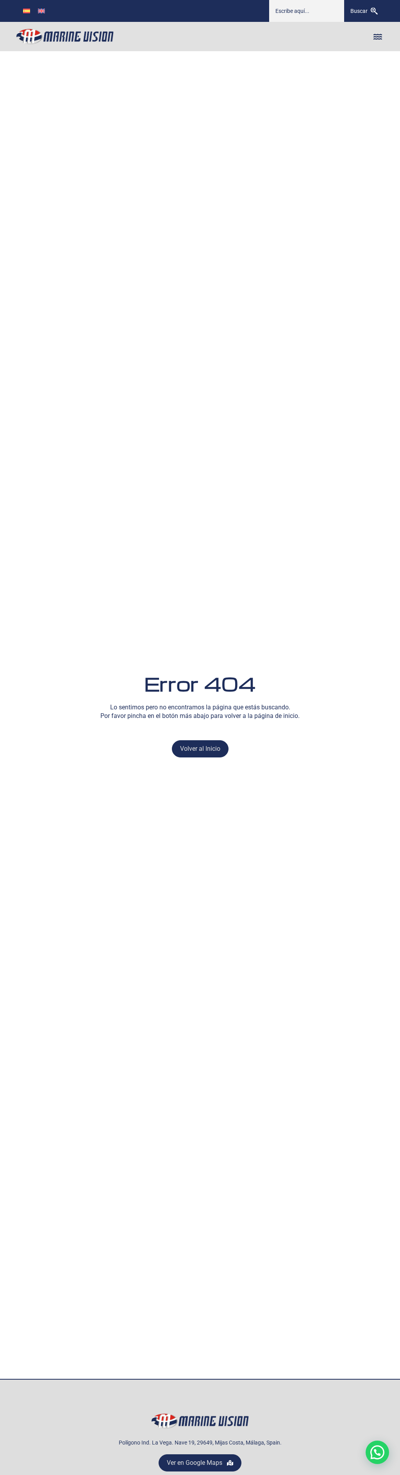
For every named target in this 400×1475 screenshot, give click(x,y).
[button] (377, 36)
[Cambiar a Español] (26, 10)
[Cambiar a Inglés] (41, 10)
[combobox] (306, 11)
